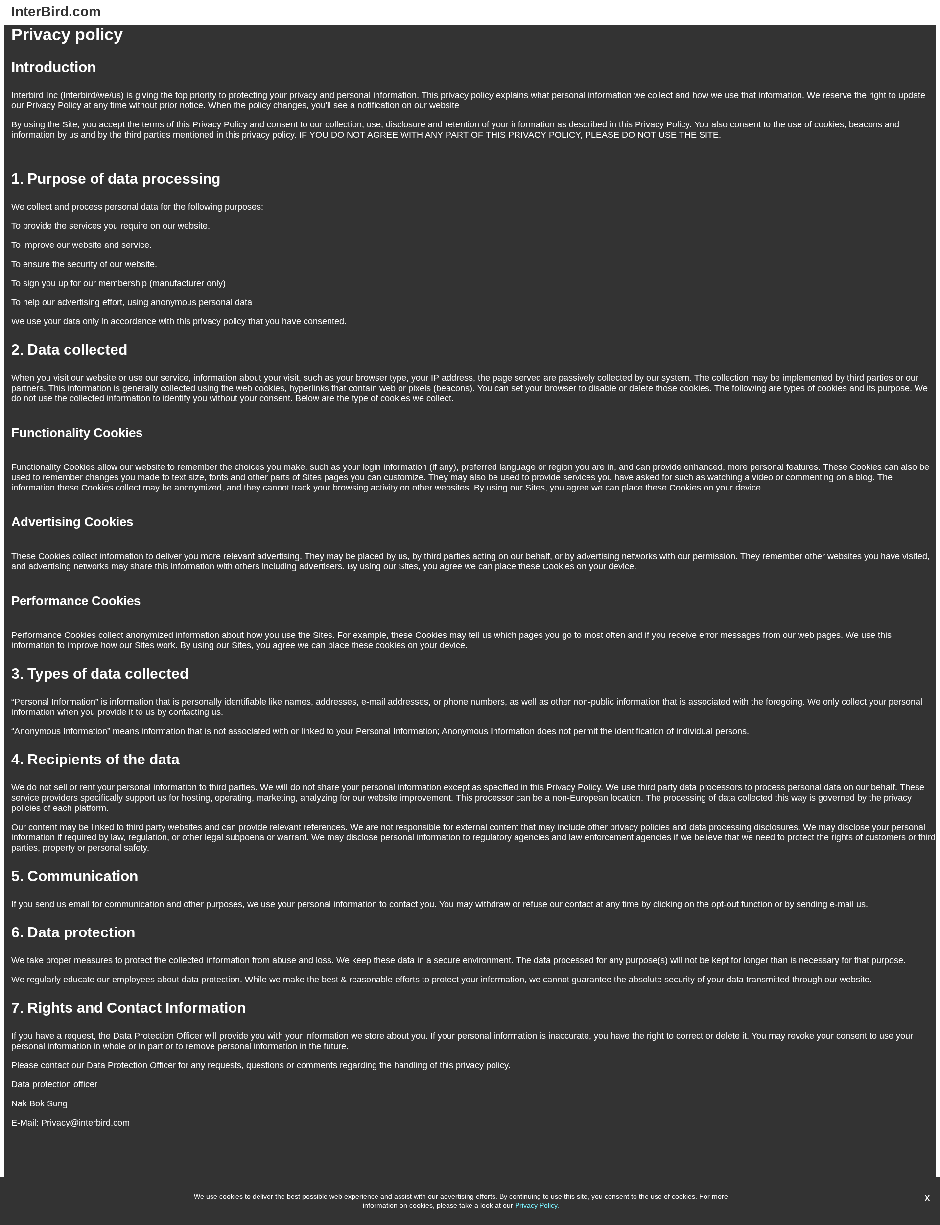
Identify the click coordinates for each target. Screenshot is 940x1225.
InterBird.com (56, 11)
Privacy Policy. (537, 1205)
